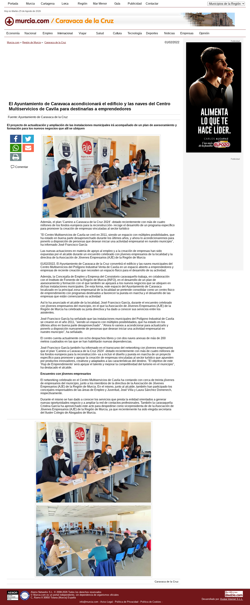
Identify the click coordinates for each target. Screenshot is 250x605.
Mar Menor (100, 3)
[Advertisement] (93, 72)
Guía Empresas (117, 4)
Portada (13, 3)
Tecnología (135, 33)
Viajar (82, 33)
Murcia (30, 3)
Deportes (152, 33)
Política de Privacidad (126, 601)
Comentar (21, 166)
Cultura (117, 33)
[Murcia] (29, 18)
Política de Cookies (150, 601)
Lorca (65, 3)
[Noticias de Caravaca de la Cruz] (93, 18)
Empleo (48, 33)
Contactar (152, 3)
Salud (100, 33)
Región (82, 3)
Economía (13, 33)
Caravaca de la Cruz (166, 581)
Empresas (186, 33)
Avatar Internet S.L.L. (231, 599)
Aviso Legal (106, 601)
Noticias (169, 33)
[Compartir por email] (28, 148)
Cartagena (48, 3)
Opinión (204, 33)
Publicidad (135, 3)
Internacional (65, 33)
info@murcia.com (89, 601)
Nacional (30, 33)
